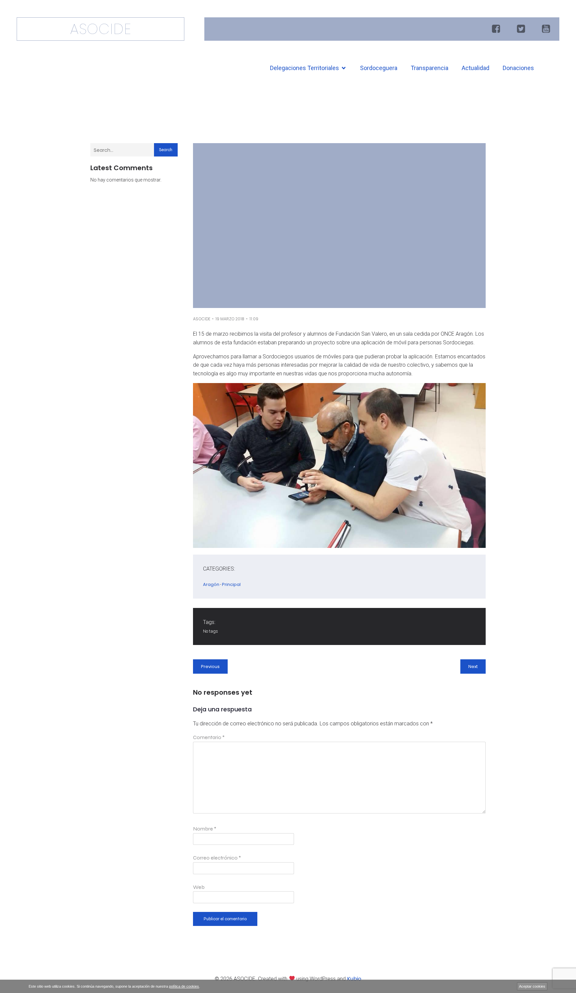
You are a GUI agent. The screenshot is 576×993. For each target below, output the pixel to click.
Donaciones (518, 67)
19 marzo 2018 (229, 319)
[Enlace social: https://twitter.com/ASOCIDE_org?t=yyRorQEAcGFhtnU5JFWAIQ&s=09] (521, 29)
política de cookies (184, 986)
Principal (231, 584)
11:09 (253, 319)
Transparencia (429, 67)
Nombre (204, 828)
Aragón (211, 584)
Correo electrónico (217, 858)
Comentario (209, 737)
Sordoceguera (378, 67)
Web (199, 887)
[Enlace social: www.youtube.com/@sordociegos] (546, 29)
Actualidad (475, 67)
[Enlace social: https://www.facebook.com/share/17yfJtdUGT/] (496, 29)
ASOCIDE (201, 319)
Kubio (354, 979)
